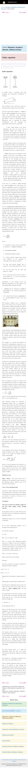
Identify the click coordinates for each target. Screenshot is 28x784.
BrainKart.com (12, 2)
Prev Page (6, 12)
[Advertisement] (14, 29)
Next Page (22, 12)
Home (2, 7)
